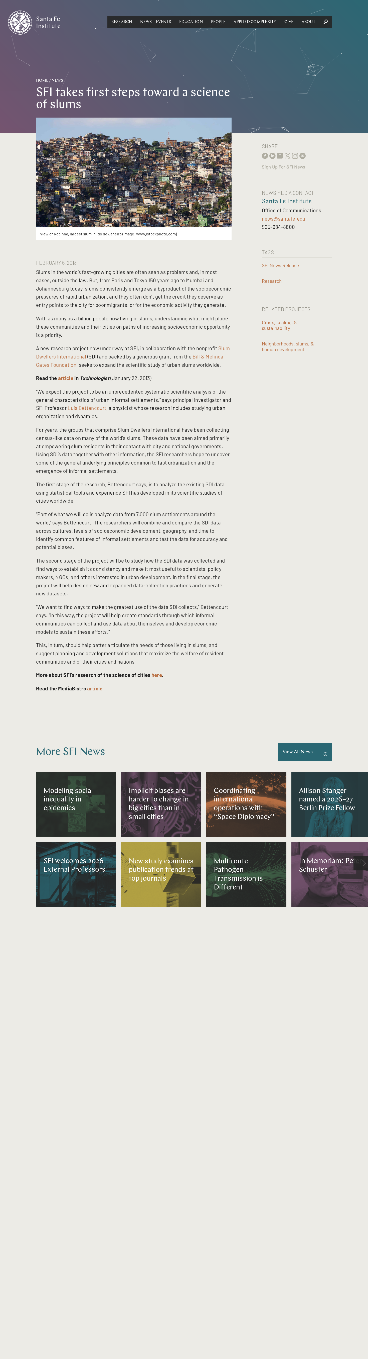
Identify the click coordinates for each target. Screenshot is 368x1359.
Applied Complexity (255, 22)
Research (121, 22)
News (57, 81)
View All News (298, 752)
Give (289, 22)
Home (42, 81)
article (65, 378)
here (156, 675)
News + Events (155, 22)
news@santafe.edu (283, 218)
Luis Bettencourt (87, 408)
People (218, 22)
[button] (121, 22)
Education (191, 22)
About (308, 22)
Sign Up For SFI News (283, 166)
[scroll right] (360, 863)
